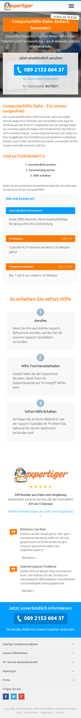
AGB (19, 712)
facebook (6, 697)
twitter (14, 697)
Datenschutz (31, 712)
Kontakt (60, 712)
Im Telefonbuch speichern (40, 78)
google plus (21, 697)
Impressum (47, 712)
